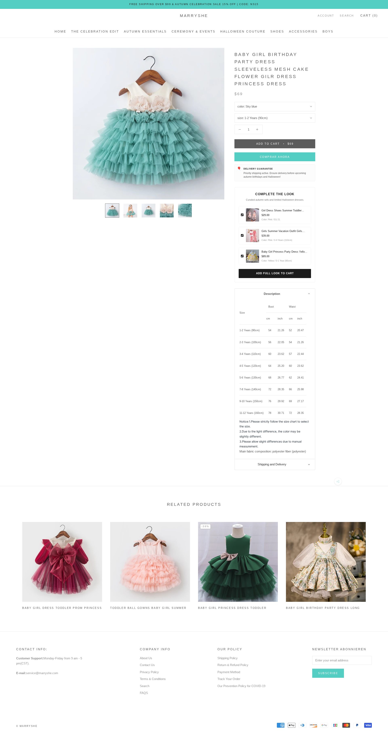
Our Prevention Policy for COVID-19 (241, 686)
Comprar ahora (275, 156)
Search (347, 15)
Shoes (277, 31)
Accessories (303, 31)
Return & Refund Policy (232, 665)
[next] (375, 564)
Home (60, 31)
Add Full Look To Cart (275, 273)
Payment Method (228, 672)
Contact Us (147, 665)
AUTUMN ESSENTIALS (145, 31)
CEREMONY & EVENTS (193, 31)
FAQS (144, 693)
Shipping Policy (227, 658)
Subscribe (328, 673)
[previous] (12, 564)
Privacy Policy (149, 672)
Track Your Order (228, 679)
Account (326, 15)
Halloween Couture (243, 31)
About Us (146, 658)
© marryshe (26, 726)
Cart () (369, 15)
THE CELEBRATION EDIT (95, 31)
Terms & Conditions (153, 679)
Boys (328, 31)
